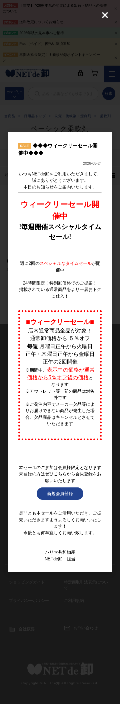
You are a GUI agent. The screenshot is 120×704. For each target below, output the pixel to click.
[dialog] (60, 352)
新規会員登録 (60, 493)
